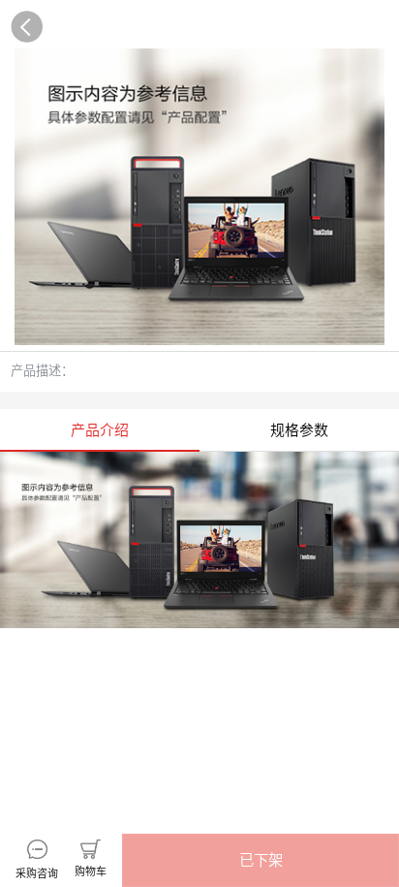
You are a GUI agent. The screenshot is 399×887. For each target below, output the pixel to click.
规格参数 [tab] (299, 430)
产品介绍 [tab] (100, 430)
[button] (260, 860)
